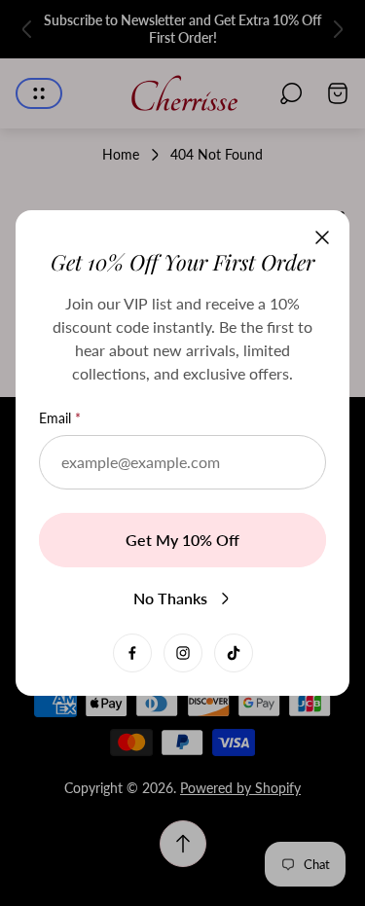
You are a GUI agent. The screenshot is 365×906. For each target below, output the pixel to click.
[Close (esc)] (322, 237)
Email (55, 418)
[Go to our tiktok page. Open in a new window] (233, 653)
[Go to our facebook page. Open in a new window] (132, 653)
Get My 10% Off (182, 539)
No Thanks (170, 598)
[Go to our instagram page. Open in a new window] (183, 653)
